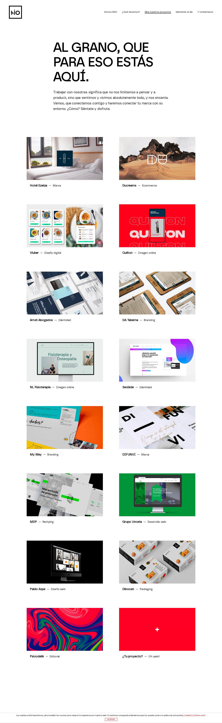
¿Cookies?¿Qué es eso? (194, 715)
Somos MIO (110, 12)
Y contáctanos (205, 12)
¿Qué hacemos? (131, 12)
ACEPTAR (111, 719)
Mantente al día (184, 12)
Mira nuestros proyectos (158, 12)
